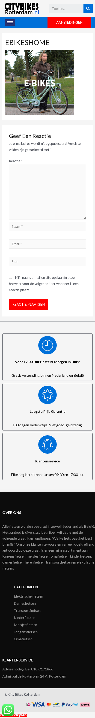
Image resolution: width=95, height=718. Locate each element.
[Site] (47, 262)
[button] (69, 22)
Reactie (16, 161)
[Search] (88, 8)
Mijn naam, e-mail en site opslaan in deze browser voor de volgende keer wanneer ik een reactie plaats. (44, 284)
